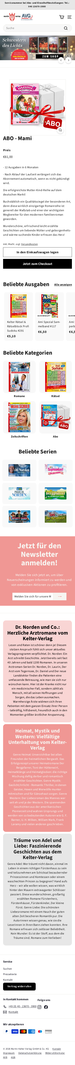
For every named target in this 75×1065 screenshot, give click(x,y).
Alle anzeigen (63, 285)
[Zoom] (60, 130)
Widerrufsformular (55, 1053)
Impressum (9, 1053)
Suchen (7, 969)
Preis (7, 150)
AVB (5, 1057)
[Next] (68, 60)
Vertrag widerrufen (19, 986)
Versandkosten (29, 244)
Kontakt (8, 980)
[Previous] (61, 60)
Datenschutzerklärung (30, 1053)
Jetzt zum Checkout (37, 264)
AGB (13, 1057)
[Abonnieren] (59, 596)
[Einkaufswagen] (61, 16)
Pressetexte (10, 974)
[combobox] (37, 28)
